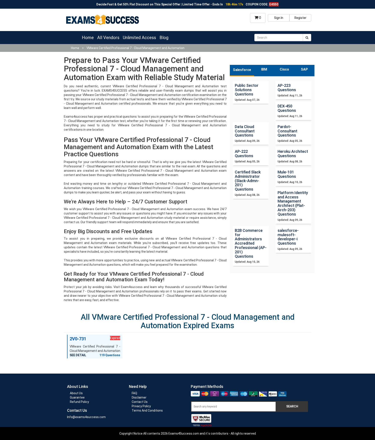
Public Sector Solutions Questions (246, 89)
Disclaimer (139, 397)
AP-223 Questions (287, 87)
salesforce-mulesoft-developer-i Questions (288, 237)
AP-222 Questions (244, 153)
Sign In (278, 18)
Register (300, 18)
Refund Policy (79, 402)
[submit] (307, 37)
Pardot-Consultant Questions (287, 131)
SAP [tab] (304, 69)
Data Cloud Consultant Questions (245, 131)
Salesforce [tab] (242, 70)
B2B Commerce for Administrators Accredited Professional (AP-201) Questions (250, 243)
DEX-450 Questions (287, 108)
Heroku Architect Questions (293, 153)
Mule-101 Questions (287, 174)
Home (88, 37)
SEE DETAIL (78, 355)
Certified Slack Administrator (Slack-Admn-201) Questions (248, 180)
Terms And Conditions (147, 410)
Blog (164, 37)
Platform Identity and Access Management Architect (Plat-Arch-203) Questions (293, 203)
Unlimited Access (139, 37)
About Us (76, 393)
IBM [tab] (264, 69)
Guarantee (77, 397)
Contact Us (140, 402)
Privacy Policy (141, 406)
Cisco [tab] (284, 69)
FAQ (134, 393)
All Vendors (108, 37)
